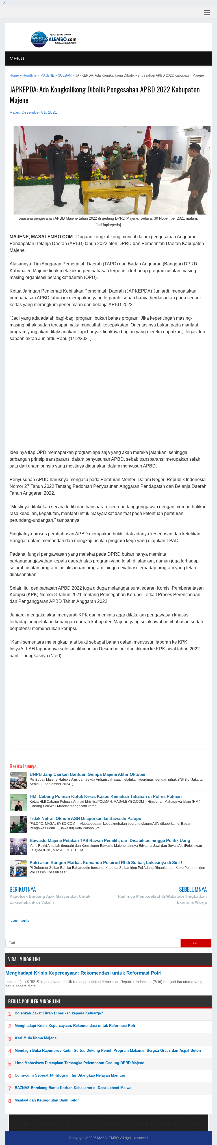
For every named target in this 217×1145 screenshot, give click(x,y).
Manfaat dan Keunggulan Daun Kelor (47, 1100)
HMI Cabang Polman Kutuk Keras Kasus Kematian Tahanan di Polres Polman (106, 796)
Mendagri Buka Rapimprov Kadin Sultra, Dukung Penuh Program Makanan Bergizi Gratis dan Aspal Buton (108, 1050)
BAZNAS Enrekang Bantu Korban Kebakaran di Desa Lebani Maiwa (73, 1088)
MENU (16, 58)
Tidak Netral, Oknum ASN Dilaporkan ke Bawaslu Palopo (85, 818)
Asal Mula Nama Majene (36, 1038)
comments (19, 920)
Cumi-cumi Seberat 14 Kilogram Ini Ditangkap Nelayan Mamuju (70, 1075)
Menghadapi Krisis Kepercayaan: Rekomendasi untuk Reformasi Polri (83, 973)
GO (195, 943)
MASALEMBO (108, 1138)
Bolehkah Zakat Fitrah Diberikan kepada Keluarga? (59, 1013)
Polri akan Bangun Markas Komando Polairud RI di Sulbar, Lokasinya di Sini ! (106, 862)
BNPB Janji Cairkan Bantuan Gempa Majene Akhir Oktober (88, 774)
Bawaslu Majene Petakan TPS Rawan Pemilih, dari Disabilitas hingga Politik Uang (110, 840)
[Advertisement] (108, 395)
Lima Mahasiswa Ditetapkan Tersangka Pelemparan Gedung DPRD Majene (79, 1063)
